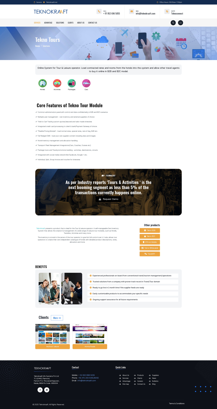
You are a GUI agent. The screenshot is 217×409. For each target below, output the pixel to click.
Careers (39, 2)
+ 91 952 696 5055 (111, 13)
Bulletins (155, 381)
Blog (153, 384)
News (154, 378)
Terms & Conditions (176, 403)
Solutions (60, 22)
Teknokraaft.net (51, 2)
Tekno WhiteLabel (151, 248)
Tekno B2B (150, 230)
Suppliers (155, 375)
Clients (70, 22)
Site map (126, 384)
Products (140, 375)
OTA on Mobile (150, 242)
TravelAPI (151, 254)
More (55, 318)
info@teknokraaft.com (145, 13)
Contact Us (92, 22)
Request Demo (110, 199)
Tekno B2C (150, 236)
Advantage (48, 22)
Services (37, 22)
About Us (80, 22)
